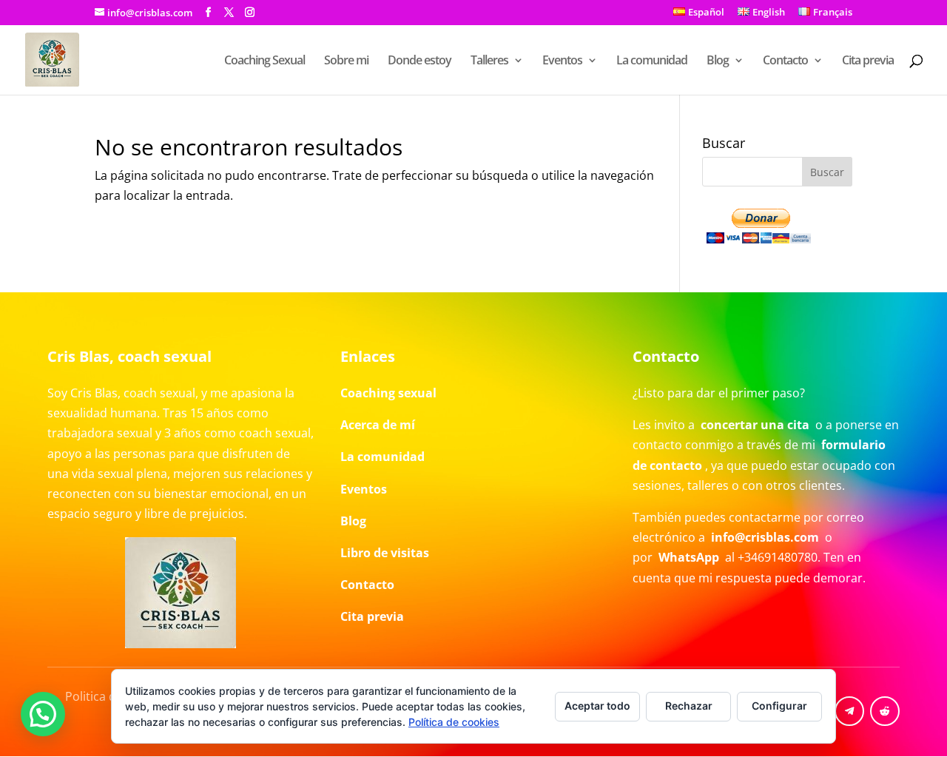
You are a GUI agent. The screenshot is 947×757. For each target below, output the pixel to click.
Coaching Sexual (264, 61)
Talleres (489, 61)
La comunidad (651, 61)
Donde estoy (419, 61)
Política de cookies (453, 722)
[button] (43, 714)
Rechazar (688, 705)
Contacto (785, 61)
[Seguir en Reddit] (885, 711)
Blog (718, 61)
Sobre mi (346, 61)
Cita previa (868, 61)
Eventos (562, 61)
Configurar (779, 705)
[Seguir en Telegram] (849, 711)
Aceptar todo (597, 705)
